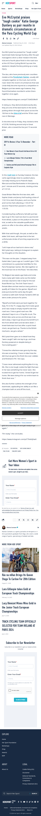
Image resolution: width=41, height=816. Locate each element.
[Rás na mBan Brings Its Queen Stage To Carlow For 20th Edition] (20, 560)
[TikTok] (29, 801)
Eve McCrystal (14, 448)
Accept (20, 413)
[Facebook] (19, 801)
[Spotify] (35, 801)
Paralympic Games (21, 77)
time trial (17, 113)
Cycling (4, 13)
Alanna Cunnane (7, 43)
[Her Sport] (10, 3)
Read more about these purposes (30, 408)
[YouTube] (24, 801)
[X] (21, 801)
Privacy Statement (27, 422)
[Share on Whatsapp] (10, 38)
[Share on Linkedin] (14, 38)
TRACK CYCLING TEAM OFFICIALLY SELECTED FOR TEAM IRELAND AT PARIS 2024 (19, 625)
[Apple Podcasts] (38, 801)
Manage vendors (6, 408)
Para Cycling (6, 451)
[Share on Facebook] (3, 38)
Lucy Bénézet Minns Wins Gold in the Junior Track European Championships (19, 607)
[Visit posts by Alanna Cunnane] (4, 527)
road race (11, 175)
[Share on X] (7, 38)
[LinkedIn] (38, 527)
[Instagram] (27, 801)
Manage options (20, 418)
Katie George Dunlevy (25, 448)
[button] (38, 393)
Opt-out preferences (15, 422)
